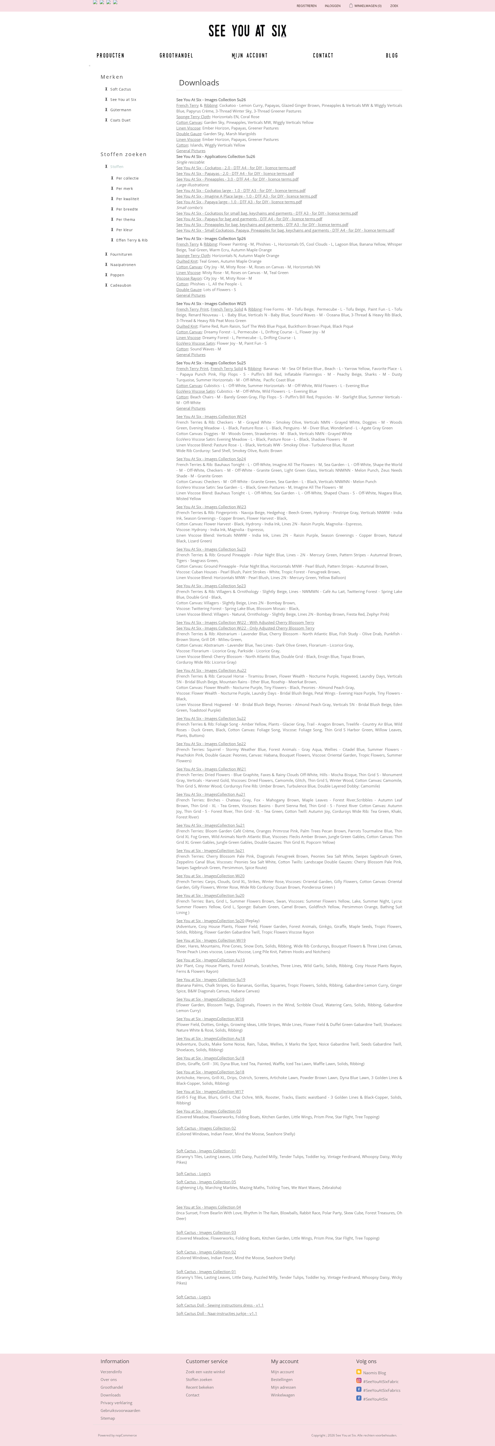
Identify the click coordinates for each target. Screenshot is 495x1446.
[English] (96, 4)
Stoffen (117, 166)
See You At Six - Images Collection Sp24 (211, 458)
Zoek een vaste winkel (205, 1371)
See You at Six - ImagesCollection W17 (210, 1091)
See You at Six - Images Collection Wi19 (211, 940)
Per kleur (124, 230)
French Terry (187, 105)
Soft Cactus (120, 89)
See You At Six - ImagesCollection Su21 (210, 825)
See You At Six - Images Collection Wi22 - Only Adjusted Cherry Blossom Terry (245, 628)
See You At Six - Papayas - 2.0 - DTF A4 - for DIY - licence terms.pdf (235, 173)
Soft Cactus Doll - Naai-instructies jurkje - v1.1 (216, 1313)
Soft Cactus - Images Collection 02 (206, 1128)
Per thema (125, 219)
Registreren (307, 6)
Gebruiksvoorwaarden (120, 1410)
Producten (110, 55)
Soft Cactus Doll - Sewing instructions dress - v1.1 (220, 1305)
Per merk (124, 188)
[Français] (109, 4)
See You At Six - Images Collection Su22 (211, 718)
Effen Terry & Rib (132, 240)
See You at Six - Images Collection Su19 (210, 979)
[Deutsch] (116, 4)
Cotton (182, 145)
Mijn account (250, 55)
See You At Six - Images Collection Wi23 (211, 506)
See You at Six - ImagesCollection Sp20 (210, 920)
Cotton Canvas (189, 122)
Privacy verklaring (116, 1402)
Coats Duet (120, 120)
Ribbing (210, 105)
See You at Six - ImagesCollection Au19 (210, 959)
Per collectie (127, 178)
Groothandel (177, 55)
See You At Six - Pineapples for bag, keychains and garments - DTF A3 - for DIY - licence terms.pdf (262, 224)
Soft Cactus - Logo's (193, 1173)
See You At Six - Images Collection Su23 (211, 549)
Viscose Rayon (189, 278)
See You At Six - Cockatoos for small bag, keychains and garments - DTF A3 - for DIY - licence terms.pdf (267, 213)
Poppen (117, 275)
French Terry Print (192, 309)
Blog (392, 55)
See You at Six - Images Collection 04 (208, 1207)
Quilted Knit (186, 261)
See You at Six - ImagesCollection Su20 (210, 895)
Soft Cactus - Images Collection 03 (206, 1232)
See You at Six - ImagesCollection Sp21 (210, 850)
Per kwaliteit (127, 199)
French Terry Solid (227, 309)
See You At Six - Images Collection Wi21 (211, 769)
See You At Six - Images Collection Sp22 (211, 743)
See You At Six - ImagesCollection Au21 (210, 794)
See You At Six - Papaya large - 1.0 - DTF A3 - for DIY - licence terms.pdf (239, 201)
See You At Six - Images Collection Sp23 (211, 585)
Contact (323, 55)
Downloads (111, 1394)
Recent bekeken (200, 1387)
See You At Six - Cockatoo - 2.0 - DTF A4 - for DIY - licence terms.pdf (236, 167)
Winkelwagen (283, 1394)
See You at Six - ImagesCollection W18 (210, 1018)
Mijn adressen (283, 1387)
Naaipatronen (123, 264)
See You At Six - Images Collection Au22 (211, 670)
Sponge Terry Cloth (193, 116)
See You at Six (123, 99)
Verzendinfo (111, 1371)
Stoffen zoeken (199, 1379)
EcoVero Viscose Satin (195, 343)
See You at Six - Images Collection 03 (208, 1111)
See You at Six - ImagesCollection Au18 (210, 1038)
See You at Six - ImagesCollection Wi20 (210, 875)
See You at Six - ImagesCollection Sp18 (210, 1071)
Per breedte (127, 209)
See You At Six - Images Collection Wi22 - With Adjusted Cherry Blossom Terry (245, 622)
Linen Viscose (188, 128)
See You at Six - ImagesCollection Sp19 (210, 999)
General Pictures (190, 150)
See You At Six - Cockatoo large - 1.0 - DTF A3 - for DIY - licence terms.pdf (241, 190)
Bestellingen (282, 1379)
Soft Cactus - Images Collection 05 (206, 1181)
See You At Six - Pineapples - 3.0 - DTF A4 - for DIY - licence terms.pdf (237, 179)
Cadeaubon (120, 285)
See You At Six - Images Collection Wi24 (211, 416)
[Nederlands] (103, 4)
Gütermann (120, 110)
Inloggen (333, 6)
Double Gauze (188, 133)
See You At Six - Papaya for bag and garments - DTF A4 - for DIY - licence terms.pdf (249, 218)
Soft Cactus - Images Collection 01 (206, 1150)
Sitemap (108, 1418)
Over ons (109, 1379)
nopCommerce (126, 1435)
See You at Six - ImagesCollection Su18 (210, 1058)
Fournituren (121, 254)
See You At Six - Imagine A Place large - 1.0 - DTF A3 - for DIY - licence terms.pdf (246, 196)
